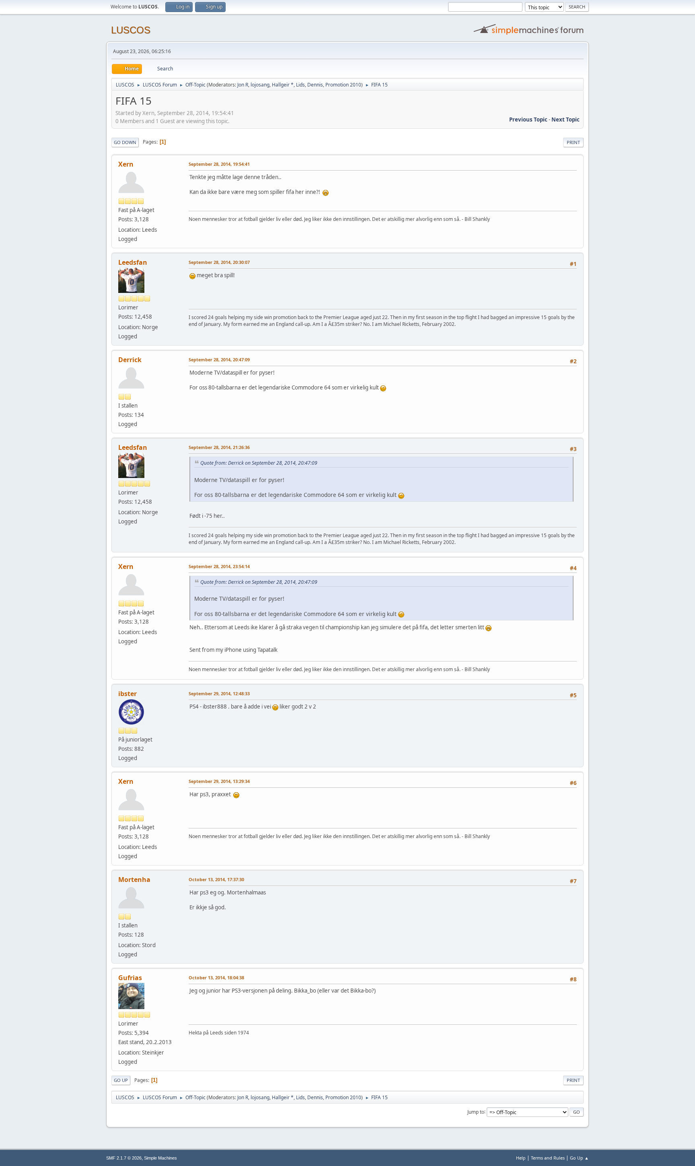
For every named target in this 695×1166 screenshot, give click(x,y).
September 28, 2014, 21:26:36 (219, 447)
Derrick (130, 359)
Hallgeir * (283, 84)
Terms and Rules (548, 1158)
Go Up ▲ (579, 1158)
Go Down (125, 142)
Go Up (121, 1080)
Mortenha (134, 879)
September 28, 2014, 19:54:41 (219, 164)
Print (573, 142)
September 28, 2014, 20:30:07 (219, 262)
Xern (126, 164)
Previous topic (528, 119)
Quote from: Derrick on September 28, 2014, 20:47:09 (258, 462)
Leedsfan (132, 262)
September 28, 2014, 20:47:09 (219, 359)
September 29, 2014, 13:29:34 (219, 781)
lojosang (260, 84)
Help (521, 1158)
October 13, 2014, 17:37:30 (216, 879)
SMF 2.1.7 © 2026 (124, 1158)
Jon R (242, 84)
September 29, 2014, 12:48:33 (219, 693)
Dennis (315, 84)
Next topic (565, 119)
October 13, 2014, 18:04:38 (216, 977)
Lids (300, 84)
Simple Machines (160, 1158)
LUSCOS (130, 30)
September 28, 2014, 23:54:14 (219, 566)
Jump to (475, 1111)
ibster (127, 693)
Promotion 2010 (343, 84)
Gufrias (130, 977)
